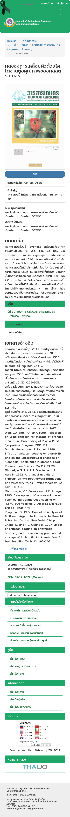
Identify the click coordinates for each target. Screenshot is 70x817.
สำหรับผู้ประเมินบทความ (23, 666)
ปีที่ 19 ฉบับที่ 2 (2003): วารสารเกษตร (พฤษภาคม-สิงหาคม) (33, 47)
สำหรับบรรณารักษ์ (20, 706)
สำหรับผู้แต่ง (17, 658)
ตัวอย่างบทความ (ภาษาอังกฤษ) (28, 640)
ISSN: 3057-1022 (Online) (25, 577)
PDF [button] (35, 174)
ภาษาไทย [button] (29, 4)
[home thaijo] (35, 766)
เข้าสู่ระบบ (62, 3)
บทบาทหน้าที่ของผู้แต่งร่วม (25, 625)
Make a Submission (23, 595)
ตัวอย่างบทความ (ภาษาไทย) (26, 633)
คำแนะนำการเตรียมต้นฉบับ (25, 610)
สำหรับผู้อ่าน (17, 673)
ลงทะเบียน (47, 3)
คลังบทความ (30, 41)
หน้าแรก (11, 41)
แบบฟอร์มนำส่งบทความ (23, 618)
